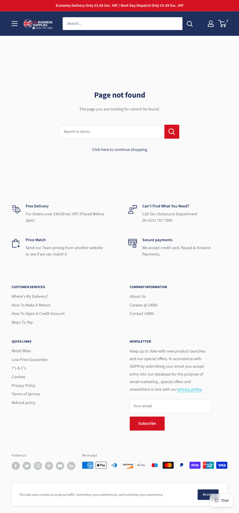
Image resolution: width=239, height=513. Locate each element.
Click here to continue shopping (119, 150)
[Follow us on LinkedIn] (71, 466)
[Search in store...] (171, 132)
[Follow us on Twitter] (27, 466)
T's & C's (19, 368)
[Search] (189, 23)
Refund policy (24, 403)
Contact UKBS (142, 314)
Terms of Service (26, 394)
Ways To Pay (22, 322)
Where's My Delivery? (30, 296)
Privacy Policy (24, 386)
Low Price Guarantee (30, 360)
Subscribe (147, 423)
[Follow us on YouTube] (60, 466)
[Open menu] (14, 23)
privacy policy (190, 389)
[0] (222, 23)
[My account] (211, 23)
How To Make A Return (31, 305)
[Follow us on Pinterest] (49, 466)
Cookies (18, 377)
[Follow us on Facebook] (16, 466)
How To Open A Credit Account (38, 314)
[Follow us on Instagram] (38, 466)
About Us (138, 296)
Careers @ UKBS (143, 305)
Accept (208, 494)
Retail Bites (21, 351)
